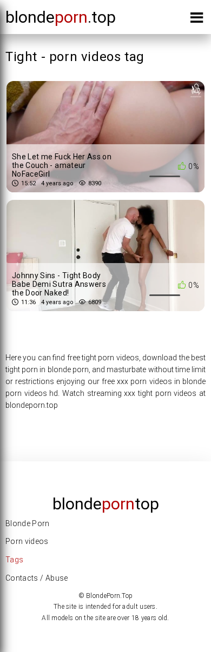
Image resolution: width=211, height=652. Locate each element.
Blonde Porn (27, 523)
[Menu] (196, 19)
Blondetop (105, 503)
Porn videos (27, 541)
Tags (14, 559)
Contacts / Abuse (36, 578)
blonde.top (60, 17)
